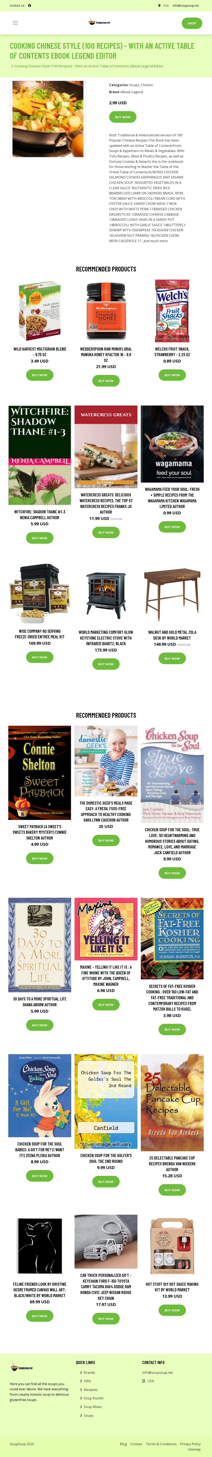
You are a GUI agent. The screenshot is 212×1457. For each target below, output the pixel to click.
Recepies (91, 1389)
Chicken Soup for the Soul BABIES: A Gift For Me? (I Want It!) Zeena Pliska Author (39, 1149)
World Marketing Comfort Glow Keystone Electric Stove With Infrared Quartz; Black (106, 637)
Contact (136, 1444)
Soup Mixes (93, 1407)
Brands (89, 1372)
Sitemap (194, 1449)
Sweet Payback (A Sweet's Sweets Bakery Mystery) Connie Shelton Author (40, 832)
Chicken (147, 85)
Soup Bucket (94, 1398)
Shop (192, 23)
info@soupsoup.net (186, 5)
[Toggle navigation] (15, 23)
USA (166, 5)
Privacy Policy (190, 1444)
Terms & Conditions (161, 1444)
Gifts (87, 1381)
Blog (123, 1444)
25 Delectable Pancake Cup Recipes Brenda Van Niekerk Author (172, 1163)
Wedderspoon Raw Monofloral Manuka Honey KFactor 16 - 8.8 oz (106, 354)
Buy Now (122, 117)
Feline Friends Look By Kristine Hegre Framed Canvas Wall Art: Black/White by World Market (39, 1289)
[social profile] (29, 6)
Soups (134, 85)
